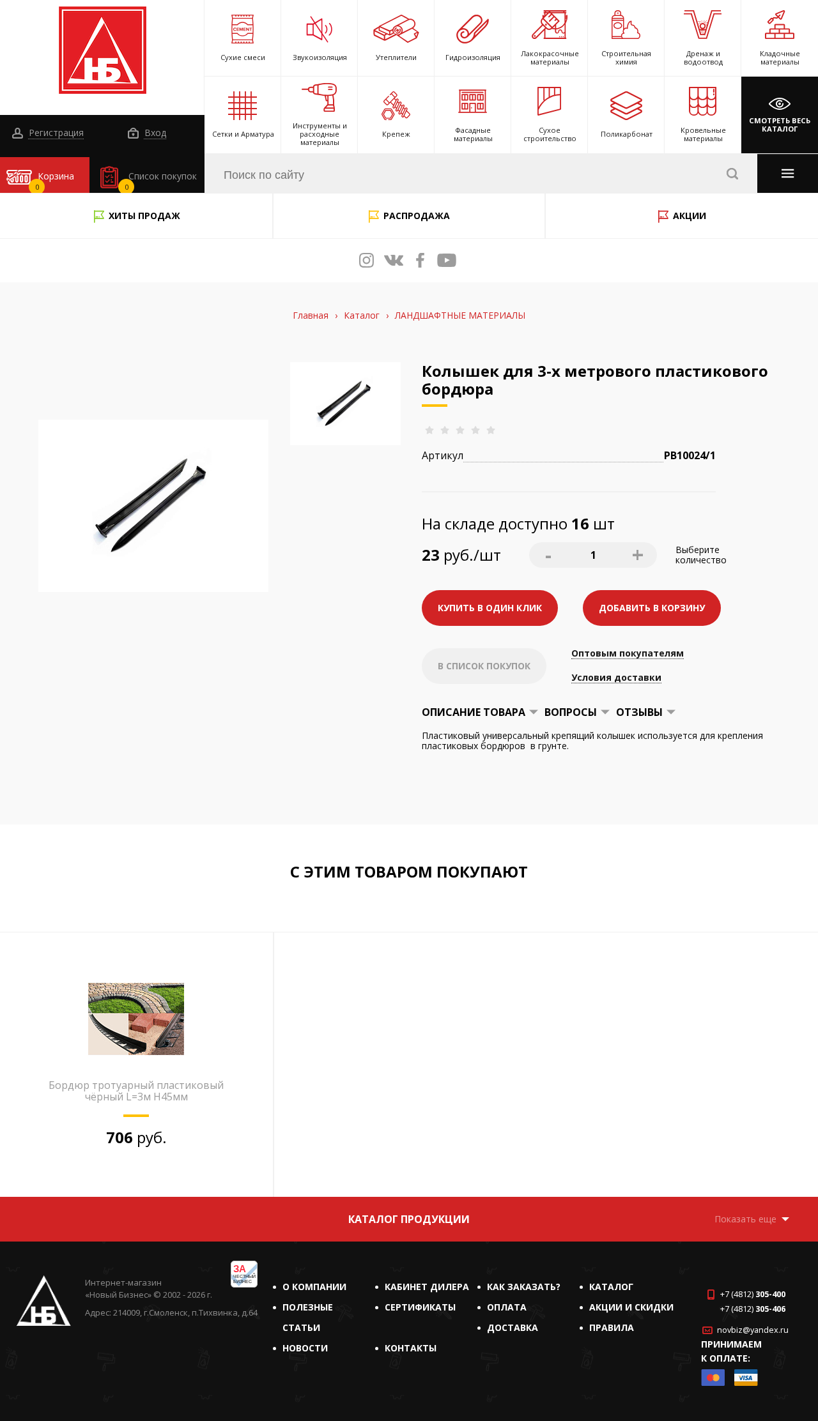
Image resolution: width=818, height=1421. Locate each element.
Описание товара (473, 712)
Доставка (512, 1327)
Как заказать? (523, 1286)
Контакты (410, 1348)
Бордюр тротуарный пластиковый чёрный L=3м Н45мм (136, 1091)
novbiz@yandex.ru (753, 1330)
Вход (154, 133)
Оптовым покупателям (627, 653)
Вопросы (570, 712)
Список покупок (161, 181)
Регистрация (55, 133)
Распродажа (416, 215)
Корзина (55, 181)
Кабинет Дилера (427, 1286)
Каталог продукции (409, 1219)
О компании (314, 1286)
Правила (611, 1327)
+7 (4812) (752, 1294)
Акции (689, 215)
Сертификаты (420, 1307)
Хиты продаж (144, 215)
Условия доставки (616, 678)
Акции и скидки (631, 1307)
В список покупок (484, 666)
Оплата (507, 1307)
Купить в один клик (490, 608)
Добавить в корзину (652, 608)
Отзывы (639, 712)
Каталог (611, 1286)
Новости (305, 1348)
